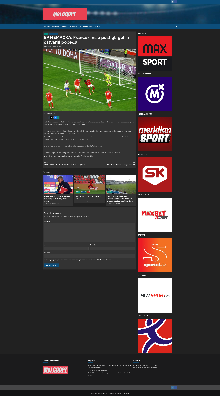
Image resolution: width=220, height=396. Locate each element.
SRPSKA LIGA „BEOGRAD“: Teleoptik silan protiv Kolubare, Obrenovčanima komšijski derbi (120, 198)
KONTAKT (98, 26)
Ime (45, 245)
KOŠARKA (73, 26)
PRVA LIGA (83, 191)
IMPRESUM (55, 26)
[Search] (176, 26)
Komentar (47, 221)
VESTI (88, 191)
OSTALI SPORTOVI (85, 26)
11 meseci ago (53, 203)
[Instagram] (172, 1)
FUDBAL (63, 26)
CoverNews (116, 393)
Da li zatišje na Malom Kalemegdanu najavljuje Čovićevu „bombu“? (109, 373)
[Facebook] (175, 1)
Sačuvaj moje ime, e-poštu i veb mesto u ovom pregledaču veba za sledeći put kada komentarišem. (79, 260)
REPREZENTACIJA (53, 34)
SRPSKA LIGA (116, 191)
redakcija (47, 46)
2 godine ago (55, 46)
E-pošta (93, 245)
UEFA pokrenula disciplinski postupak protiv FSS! (120, 164)
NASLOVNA (46, 26)
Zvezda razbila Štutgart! (95, 370)
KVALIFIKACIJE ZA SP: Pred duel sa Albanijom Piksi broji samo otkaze (57, 198)
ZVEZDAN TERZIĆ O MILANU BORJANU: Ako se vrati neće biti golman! (64, 164)
